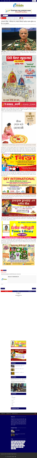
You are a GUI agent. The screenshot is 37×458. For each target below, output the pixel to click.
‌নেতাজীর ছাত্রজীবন (17, 430)
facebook (30, 291)
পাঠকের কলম (16, 445)
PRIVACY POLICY (15, 413)
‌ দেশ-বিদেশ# (5, 270)
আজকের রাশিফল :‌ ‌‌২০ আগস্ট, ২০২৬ (19, 372)
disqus (18, 291)
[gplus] (13, 456)
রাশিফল (13, 405)
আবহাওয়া (23, 442)
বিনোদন (13, 400)
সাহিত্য (12, 448)
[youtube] (4, 1)
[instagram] (7, 1)
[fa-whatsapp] (3, 1)
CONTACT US (8, 413)
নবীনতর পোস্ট (2, 288)
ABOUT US (3, 413)
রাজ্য (12, 403)
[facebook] (1, 1)
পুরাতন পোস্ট (34, 288)
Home (2, 19)
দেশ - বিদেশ (13, 399)
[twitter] (6, 1)
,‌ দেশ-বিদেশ (14, 25)
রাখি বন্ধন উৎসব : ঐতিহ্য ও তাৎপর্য (19, 368)
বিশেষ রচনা (13, 402)
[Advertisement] (18, 318)
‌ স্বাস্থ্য (12, 442)
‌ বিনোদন (15, 442)
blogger (6, 291)
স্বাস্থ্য (15, 448)
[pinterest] (9, 1)
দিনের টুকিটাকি (13, 397)
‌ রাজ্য (17, 442)
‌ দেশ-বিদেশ (5, 19)
